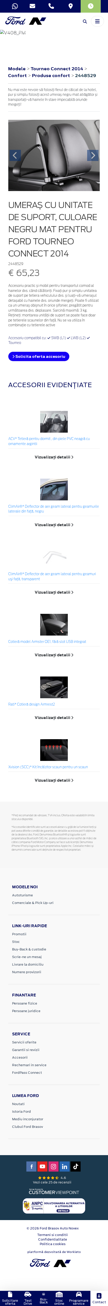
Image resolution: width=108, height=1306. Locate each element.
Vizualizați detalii (53, 457)
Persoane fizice (24, 1003)
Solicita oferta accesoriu (40, 356)
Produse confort (51, 76)
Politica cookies (53, 1244)
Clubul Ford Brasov (27, 1126)
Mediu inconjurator (27, 1119)
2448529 (85, 76)
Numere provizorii (26, 972)
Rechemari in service (29, 1065)
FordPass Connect (27, 1072)
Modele (17, 69)
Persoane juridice (26, 1011)
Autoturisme (22, 895)
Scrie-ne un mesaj (27, 956)
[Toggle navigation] (97, 21)
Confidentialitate (52, 1239)
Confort (18, 76)
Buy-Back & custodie (29, 949)
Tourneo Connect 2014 (57, 69)
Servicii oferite (24, 1042)
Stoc (16, 941)
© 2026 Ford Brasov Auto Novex (53, 1228)
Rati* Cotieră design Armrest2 (31, 704)
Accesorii (20, 1057)
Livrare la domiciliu (27, 964)
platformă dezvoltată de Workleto (54, 1252)
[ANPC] (54, 1206)
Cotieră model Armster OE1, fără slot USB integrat (47, 642)
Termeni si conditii (52, 1234)
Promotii (19, 934)
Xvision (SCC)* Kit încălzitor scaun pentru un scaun (48, 767)
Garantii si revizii (25, 1049)
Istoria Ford (21, 1111)
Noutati (18, 1104)
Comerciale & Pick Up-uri (32, 902)
